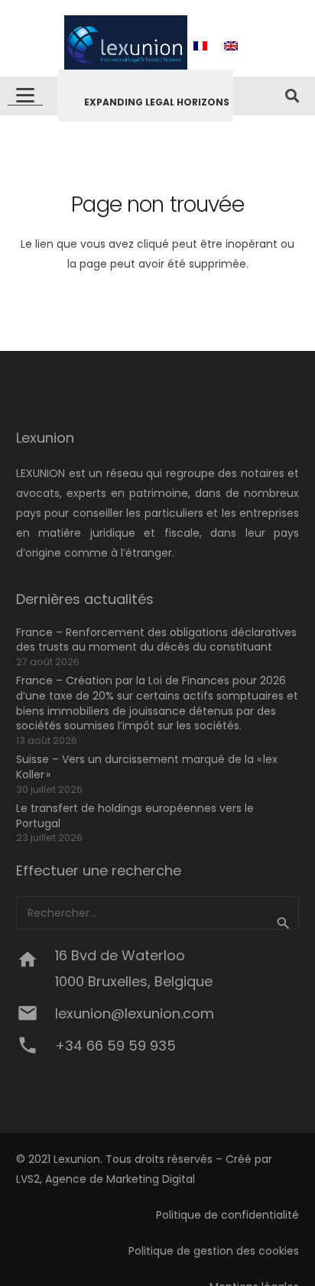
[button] (25, 95)
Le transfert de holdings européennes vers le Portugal (135, 816)
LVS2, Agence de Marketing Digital (105, 1179)
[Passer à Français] (202, 46)
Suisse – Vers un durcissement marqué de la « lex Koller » (147, 767)
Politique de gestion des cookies (213, 1250)
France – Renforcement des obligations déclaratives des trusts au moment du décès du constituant (156, 640)
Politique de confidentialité (227, 1215)
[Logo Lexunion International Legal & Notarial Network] (125, 45)
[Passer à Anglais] (233, 46)
